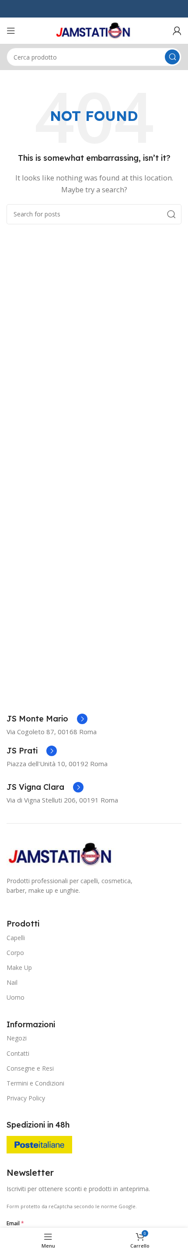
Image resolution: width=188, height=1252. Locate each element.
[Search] (172, 57)
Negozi (17, 1038)
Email (15, 1223)
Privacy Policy (26, 1098)
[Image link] (61, 853)
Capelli (16, 938)
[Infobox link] (47, 719)
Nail (12, 982)
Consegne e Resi (30, 1068)
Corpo (15, 952)
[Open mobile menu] (11, 30)
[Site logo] (94, 29)
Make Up (19, 967)
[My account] (177, 30)
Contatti (18, 1053)
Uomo (15, 997)
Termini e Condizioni (35, 1083)
